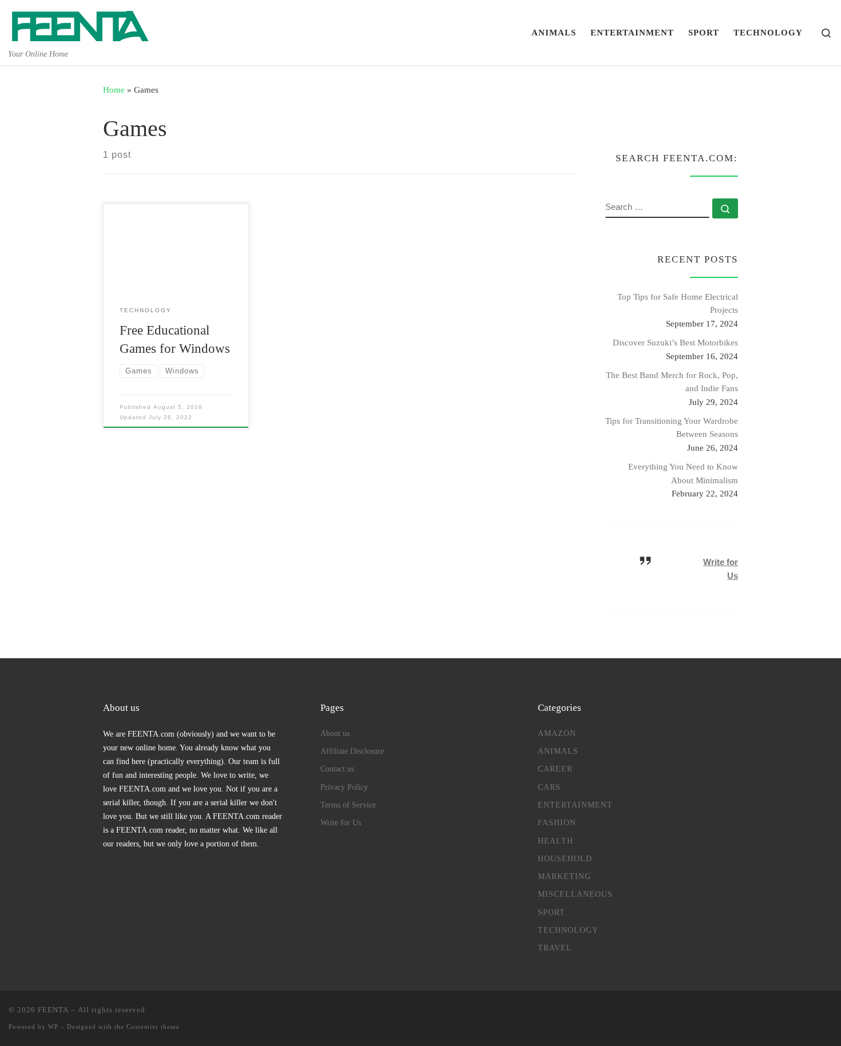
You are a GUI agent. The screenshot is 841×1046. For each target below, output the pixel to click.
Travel (555, 947)
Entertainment (575, 804)
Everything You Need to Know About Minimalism (683, 473)
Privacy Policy (344, 787)
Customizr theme (153, 1026)
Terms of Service (348, 804)
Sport (551, 912)
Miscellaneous (575, 893)
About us (335, 733)
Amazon (557, 733)
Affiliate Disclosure (352, 750)
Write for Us (340, 822)
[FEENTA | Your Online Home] (80, 23)
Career (555, 768)
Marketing (564, 876)
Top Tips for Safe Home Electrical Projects (677, 303)
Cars (549, 787)
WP (53, 1026)
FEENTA (53, 1009)
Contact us (337, 768)
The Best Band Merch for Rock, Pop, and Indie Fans (672, 381)
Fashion (557, 822)
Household (565, 858)
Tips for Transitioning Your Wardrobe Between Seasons (671, 427)
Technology (568, 929)
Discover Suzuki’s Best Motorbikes (675, 342)
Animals (558, 750)
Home (114, 89)
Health (555, 840)
